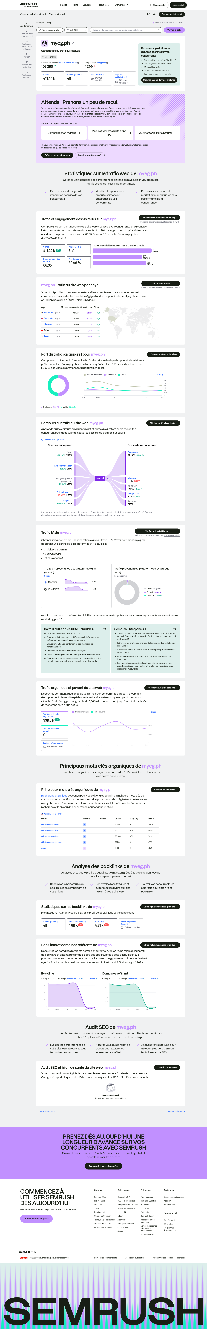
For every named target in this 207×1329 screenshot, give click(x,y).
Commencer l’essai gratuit (36, 1219)
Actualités (145, 1205)
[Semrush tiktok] (26, 1251)
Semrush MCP (124, 1197)
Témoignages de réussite (104, 1220)
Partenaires (145, 1212)
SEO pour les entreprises (128, 1201)
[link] (33, 14)
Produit (63, 5)
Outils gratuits (123, 1227)
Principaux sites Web (126, 1224)
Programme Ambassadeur (170, 1229)
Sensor (121, 1231)
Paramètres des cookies (163, 1258)
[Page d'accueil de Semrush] (29, 5)
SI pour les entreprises (127, 1208)
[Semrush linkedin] (20, 1251)
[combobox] (123, 29)
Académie (168, 1201)
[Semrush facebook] (32, 1251)
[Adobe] (24, 1258)
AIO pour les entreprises (128, 1205)
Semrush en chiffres (102, 1224)
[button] (148, 14)
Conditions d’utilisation (134, 1258)
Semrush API (169, 1205)
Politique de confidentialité (105, 1258)
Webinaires (168, 1224)
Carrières (145, 1208)
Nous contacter (147, 1234)
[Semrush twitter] (34, 1251)
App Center (122, 1220)
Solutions (87, 5)
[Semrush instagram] (23, 1251)
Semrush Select (147, 1216)
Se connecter (159, 5)
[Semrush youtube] (29, 1251)
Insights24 (122, 1212)
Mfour (120, 1216)
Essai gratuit (178, 5)
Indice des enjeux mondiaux (148, 1221)
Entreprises (120, 5)
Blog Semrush (169, 1220)
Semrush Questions (149, 1201)
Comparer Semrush (102, 1216)
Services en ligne (49, 57)
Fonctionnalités (100, 1201)
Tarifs (75, 5)
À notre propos (147, 1197)
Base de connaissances (174, 1197)
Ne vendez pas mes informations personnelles (149, 1228)
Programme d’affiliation (104, 1227)
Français (181, 1258)
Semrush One (100, 1197)
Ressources (103, 5)
